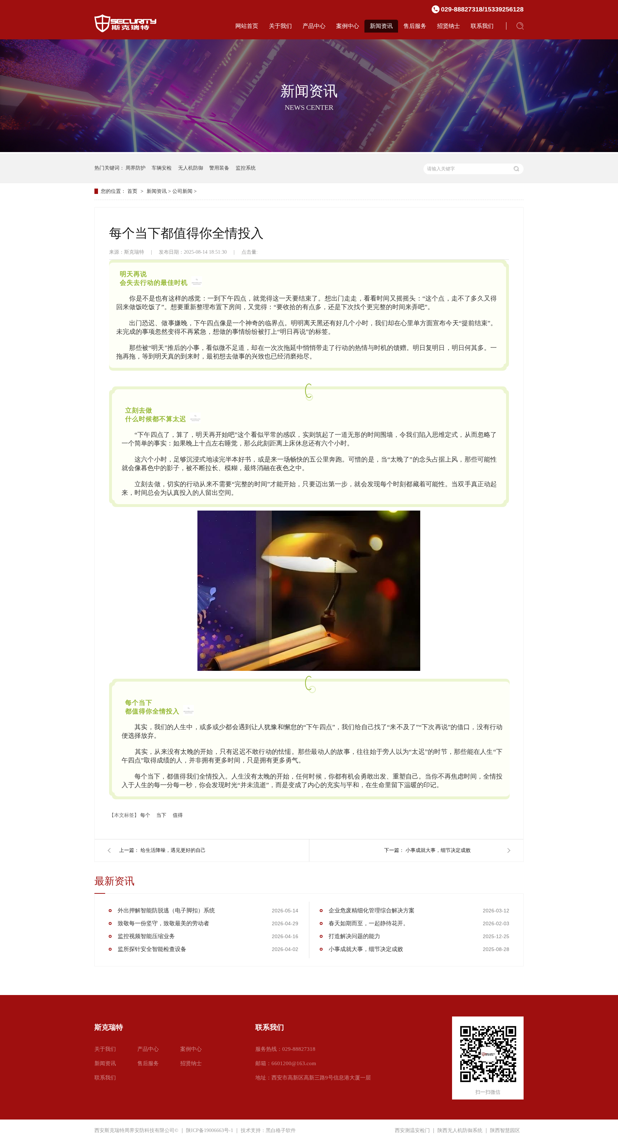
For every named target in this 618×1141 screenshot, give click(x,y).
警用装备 (219, 168)
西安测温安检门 (412, 1130)
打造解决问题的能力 (354, 936)
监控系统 (246, 168)
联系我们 (482, 26)
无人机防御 (190, 168)
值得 (178, 815)
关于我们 (280, 26)
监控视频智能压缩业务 (146, 936)
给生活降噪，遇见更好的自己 (173, 850)
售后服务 (414, 26)
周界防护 (136, 168)
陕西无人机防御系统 (459, 1130)
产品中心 (314, 26)
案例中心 (347, 26)
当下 (161, 815)
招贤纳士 (448, 26)
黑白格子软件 (281, 1130)
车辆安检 (162, 168)
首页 (132, 191)
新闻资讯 (381, 26)
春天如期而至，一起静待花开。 (369, 923)
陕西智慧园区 (505, 1130)
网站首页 (246, 26)
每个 (145, 815)
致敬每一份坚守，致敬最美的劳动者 (163, 923)
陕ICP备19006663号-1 (209, 1130)
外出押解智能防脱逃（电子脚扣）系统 (166, 910)
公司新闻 (182, 191)
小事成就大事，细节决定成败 (438, 850)
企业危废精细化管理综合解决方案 (372, 910)
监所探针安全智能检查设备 (152, 949)
